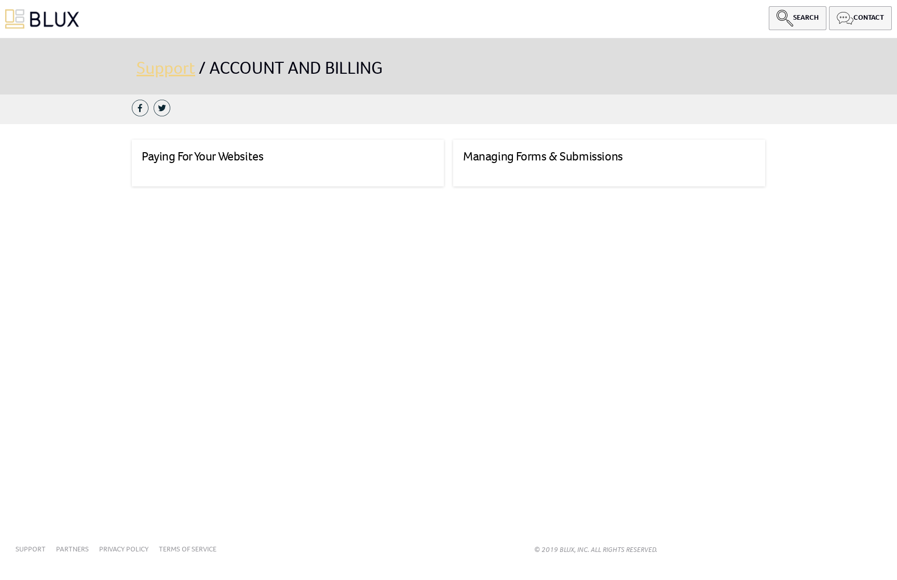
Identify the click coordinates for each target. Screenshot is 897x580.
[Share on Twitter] (164, 109)
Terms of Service (187, 549)
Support (166, 67)
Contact (868, 17)
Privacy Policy (123, 549)
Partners (72, 549)
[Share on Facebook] (143, 109)
